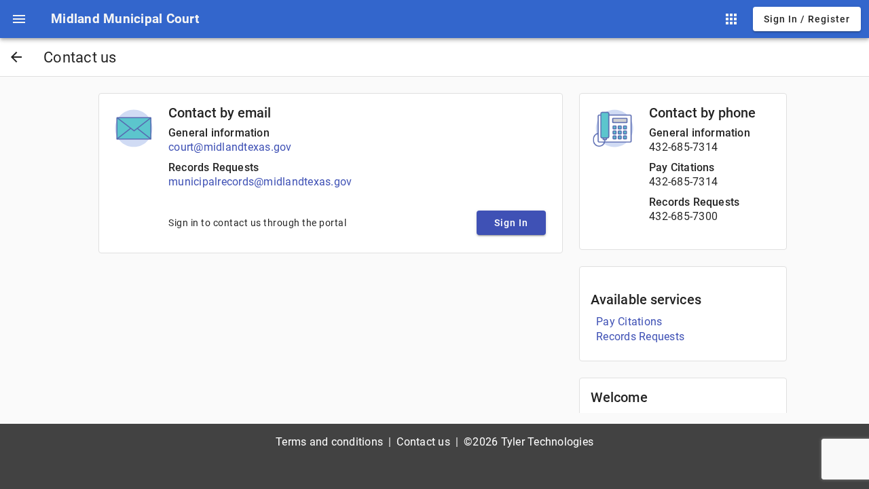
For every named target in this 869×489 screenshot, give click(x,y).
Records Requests (213, 167)
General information (219, 132)
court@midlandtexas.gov (230, 147)
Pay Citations (682, 167)
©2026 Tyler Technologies (528, 441)
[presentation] (19, 19)
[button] (19, 19)
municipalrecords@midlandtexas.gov (260, 181)
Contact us (423, 441)
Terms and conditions (329, 441)
